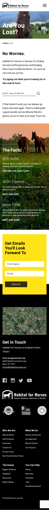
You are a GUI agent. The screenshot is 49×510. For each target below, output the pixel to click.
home (5, 108)
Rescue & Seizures (33, 435)
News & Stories (31, 443)
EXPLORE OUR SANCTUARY (15, 171)
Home (5, 43)
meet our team (10, 220)
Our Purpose (30, 448)
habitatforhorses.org (11, 498)
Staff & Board (8, 439)
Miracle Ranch (8, 435)
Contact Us (6, 448)
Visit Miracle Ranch (33, 486)
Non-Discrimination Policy (12, 456)
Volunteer (29, 478)
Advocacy (29, 474)
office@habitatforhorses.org (14, 367)
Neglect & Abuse (9, 469)
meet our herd (10, 194)
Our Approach (31, 439)
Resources (6, 478)
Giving (27, 469)
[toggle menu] (45, 5)
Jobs (27, 482)
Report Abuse (8, 482)
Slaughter (6, 474)
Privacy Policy (8, 452)
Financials (6, 443)
